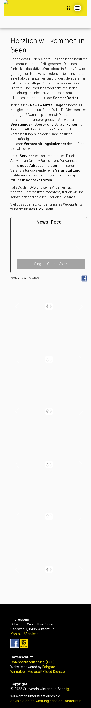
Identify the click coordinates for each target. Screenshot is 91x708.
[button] (23, 249)
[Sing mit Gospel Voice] (51, 233)
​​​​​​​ (14, 643)
